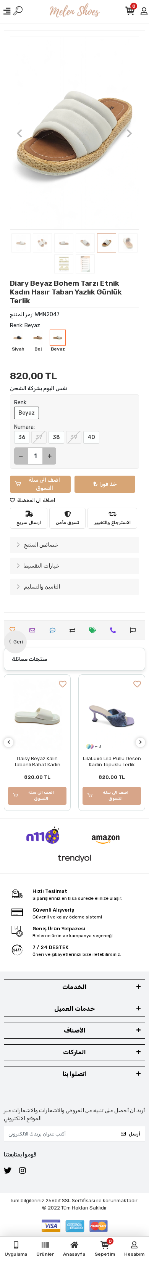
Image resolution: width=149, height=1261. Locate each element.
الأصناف (75, 1030)
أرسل (134, 1134)
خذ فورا (108, 484)
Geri (18, 642)
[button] (19, 133)
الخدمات (74, 987)
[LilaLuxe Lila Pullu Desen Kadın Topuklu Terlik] (112, 716)
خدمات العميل (74, 1008)
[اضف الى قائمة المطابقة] (74, 630)
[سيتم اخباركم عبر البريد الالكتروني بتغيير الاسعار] (94, 630)
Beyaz (26, 413)
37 (39, 437)
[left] (8, 742)
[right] (140, 742)
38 (56, 437)
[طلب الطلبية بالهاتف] (114, 630)
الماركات (74, 1052)
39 (73, 437)
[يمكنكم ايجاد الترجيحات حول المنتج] (134, 630)
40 (91, 437)
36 (21, 437)
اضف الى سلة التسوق (44, 484)
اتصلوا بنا (74, 1074)
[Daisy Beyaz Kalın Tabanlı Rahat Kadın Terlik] (37, 716)
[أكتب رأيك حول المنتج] (54, 630)
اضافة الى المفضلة (35, 500)
